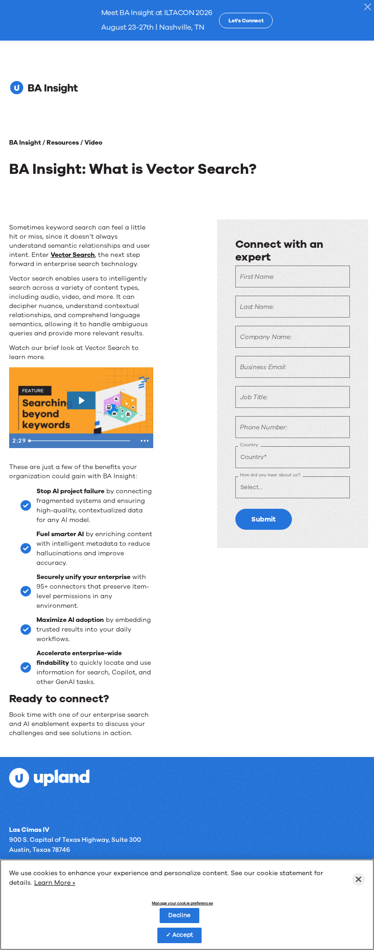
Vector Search (73, 255)
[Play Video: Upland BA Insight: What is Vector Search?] (81, 400)
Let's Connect (246, 20)
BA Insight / (28, 142)
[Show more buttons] (144, 440)
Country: (249, 445)
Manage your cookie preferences (182, 903)
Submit (263, 519)
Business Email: (263, 367)
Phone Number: (263, 427)
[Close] (358, 879)
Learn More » (54, 882)
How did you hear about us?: (270, 475)
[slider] (81, 440)
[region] (187, 904)
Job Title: (253, 397)
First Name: (257, 276)
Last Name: (257, 307)
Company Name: (265, 337)
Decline (179, 915)
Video (93, 142)
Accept (182, 935)
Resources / (65, 142)
